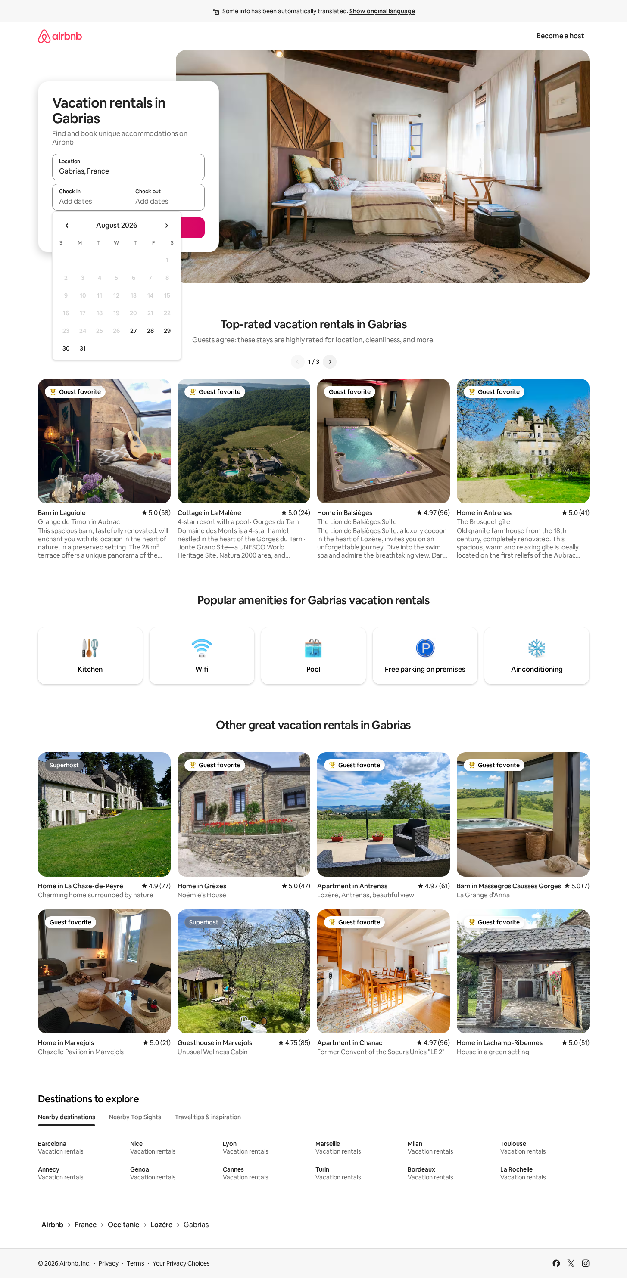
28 (150, 331)
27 (133, 331)
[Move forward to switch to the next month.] (166, 225)
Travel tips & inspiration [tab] (208, 1117)
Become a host (560, 35)
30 (66, 348)
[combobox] (128, 171)
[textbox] (90, 201)
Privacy (109, 1263)
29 (167, 331)
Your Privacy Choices (181, 1263)
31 (83, 348)
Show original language (382, 11)
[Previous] (298, 362)
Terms (135, 1263)
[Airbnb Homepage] (60, 36)
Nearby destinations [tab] (66, 1117)
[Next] (330, 362)
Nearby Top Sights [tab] (135, 1117)
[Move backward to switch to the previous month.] (67, 225)
